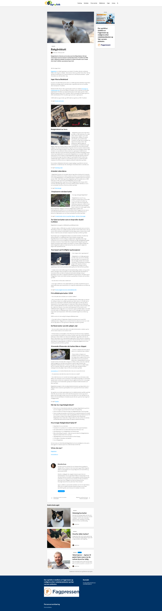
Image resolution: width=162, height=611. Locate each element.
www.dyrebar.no (54, 371)
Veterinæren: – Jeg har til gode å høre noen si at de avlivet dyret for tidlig (81, 557)
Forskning (80, 3)
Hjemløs (57, 401)
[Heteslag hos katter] (59, 517)
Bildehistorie (102, 3)
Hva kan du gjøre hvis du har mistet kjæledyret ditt (66, 289)
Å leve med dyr (94, 3)
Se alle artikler (61, 491)
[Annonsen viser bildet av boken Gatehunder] (70, 115)
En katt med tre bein (59, 101)
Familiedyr (86, 3)
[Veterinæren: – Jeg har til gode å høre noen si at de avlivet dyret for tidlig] (59, 559)
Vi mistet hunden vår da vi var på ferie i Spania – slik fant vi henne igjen (70, 216)
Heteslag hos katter (79, 513)
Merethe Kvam (55, 52)
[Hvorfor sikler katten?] (59, 538)
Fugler (108, 3)
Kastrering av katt (58, 167)
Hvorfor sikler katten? (80, 534)
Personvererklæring (47, 607)
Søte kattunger (58, 188)
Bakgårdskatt (53, 71)
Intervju (113, 3)
